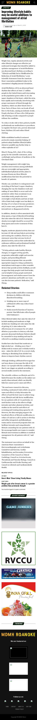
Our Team (28, 707)
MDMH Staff (8, 26)
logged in (11, 489)
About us (21, 707)
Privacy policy (19, 709)
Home (7, 707)
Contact (13, 707)
